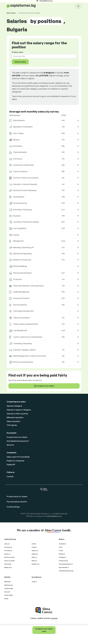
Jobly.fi (34, 581)
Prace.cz (7, 554)
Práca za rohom (9, 557)
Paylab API (11, 464)
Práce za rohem (9, 561)
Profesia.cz (8, 550)
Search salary (20, 62)
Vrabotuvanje (8, 588)
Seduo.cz (35, 550)
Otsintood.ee (63, 561)
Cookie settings (13, 507)
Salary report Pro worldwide (18, 457)
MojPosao (7, 581)
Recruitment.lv (64, 567)
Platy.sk (34, 561)
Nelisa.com (8, 567)
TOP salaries (12, 425)
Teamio (34, 547)
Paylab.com (35, 564)
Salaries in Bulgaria (14, 406)
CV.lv (60, 547)
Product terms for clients (17, 437)
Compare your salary (45, 386)
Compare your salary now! (44, 630)
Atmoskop (7, 564)
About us (10, 445)
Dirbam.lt (62, 554)
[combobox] (42, 56)
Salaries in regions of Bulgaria (19, 410)
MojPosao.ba (8, 585)
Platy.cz (34, 557)
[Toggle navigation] (78, 6)
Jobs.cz (7, 544)
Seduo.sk (35, 554)
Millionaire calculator (15, 417)
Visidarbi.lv (62, 557)
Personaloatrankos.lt (66, 564)
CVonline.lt (62, 544)
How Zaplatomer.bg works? (18, 441)
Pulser (6, 598)
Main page (11, 13)
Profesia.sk (8, 547)
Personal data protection (17, 502)
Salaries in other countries (17, 414)
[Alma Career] (44, 610)
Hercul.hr (7, 592)
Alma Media (52, 516)
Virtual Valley (8, 595)
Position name (17, 52)
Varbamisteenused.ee (66, 571)
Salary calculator (13, 421)
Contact (10, 476)
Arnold (34, 544)
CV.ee (61, 550)
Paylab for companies (15, 461)
